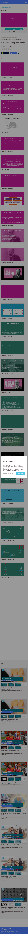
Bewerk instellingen (8, 473)
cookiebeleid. (15, 470)
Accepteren (20, 473)
